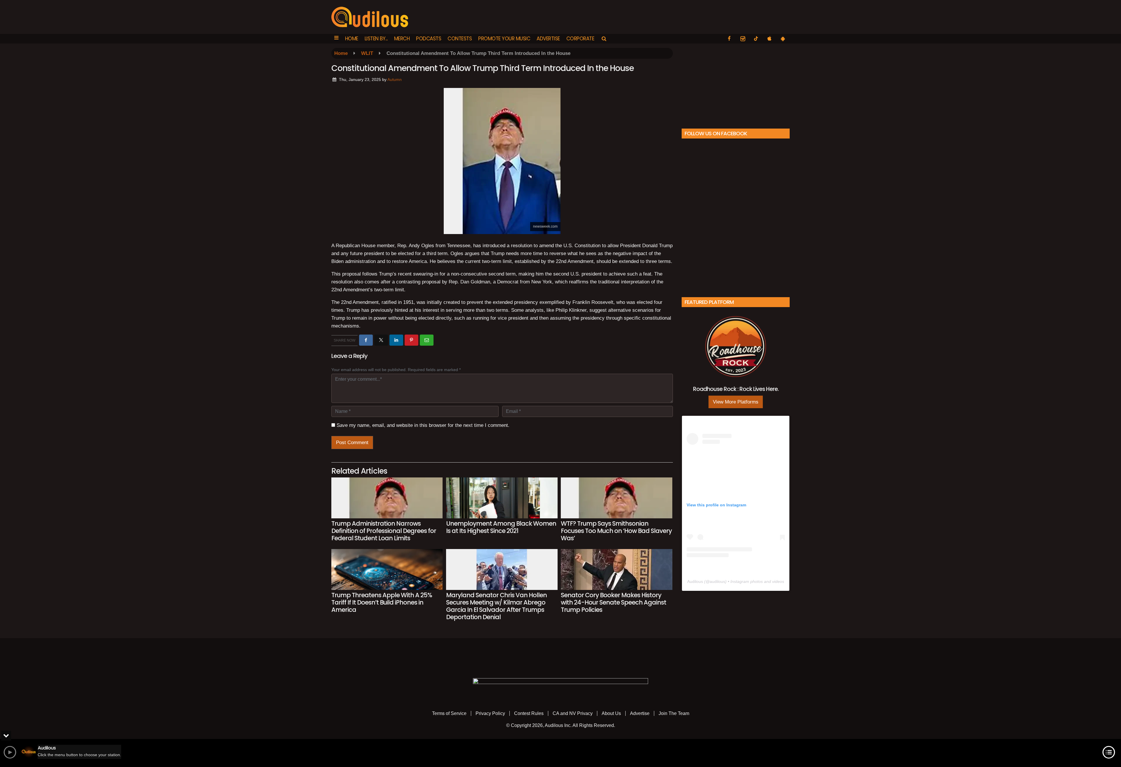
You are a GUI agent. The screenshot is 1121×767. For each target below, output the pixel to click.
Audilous (695, 581)
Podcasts (428, 38)
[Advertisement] (735, 84)
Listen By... (376, 38)
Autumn (394, 79)
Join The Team (674, 713)
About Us (611, 713)
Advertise (548, 38)
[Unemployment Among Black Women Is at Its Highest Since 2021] (501, 497)
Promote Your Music (504, 38)
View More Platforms (735, 402)
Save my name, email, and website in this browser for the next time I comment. (423, 425)
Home (351, 38)
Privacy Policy (490, 713)
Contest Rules (529, 713)
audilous (717, 581)
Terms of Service (449, 713)
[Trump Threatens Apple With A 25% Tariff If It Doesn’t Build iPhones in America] (387, 569)
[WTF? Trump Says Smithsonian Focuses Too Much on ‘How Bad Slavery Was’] (616, 497)
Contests (460, 38)
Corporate (580, 38)
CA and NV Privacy (573, 713)
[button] (336, 39)
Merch (402, 38)
